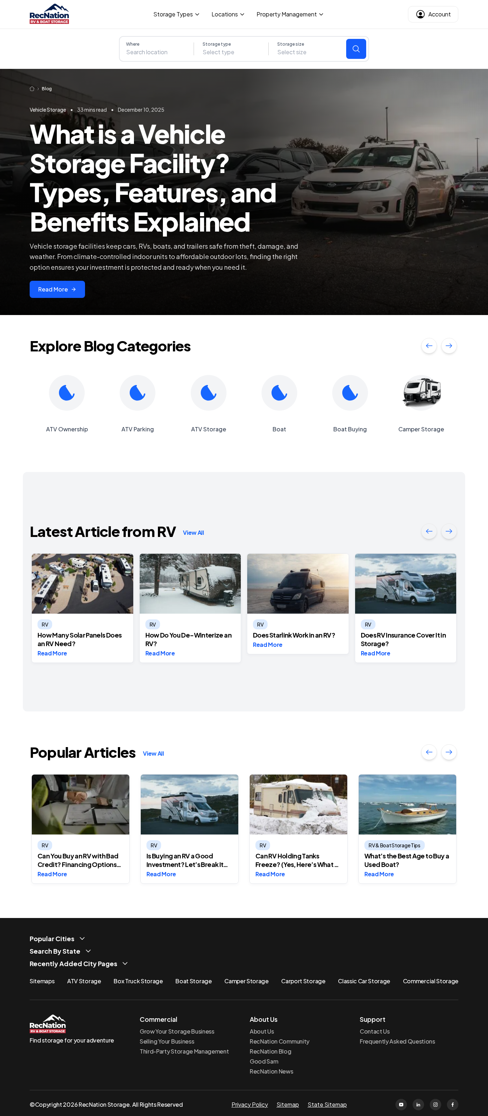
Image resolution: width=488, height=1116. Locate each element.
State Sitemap (327, 1104)
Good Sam (264, 1061)
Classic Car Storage (364, 981)
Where (132, 44)
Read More (53, 289)
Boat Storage (193, 981)
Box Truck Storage (138, 981)
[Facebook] (452, 1104)
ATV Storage (84, 981)
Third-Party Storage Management (184, 1051)
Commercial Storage (430, 981)
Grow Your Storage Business (177, 1031)
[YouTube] (401, 1104)
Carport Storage (303, 981)
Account (439, 14)
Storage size (290, 44)
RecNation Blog (271, 1051)
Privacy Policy (249, 1104)
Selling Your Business (167, 1041)
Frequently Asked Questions (397, 1041)
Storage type (217, 44)
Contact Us (375, 1031)
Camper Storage (246, 981)
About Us (262, 1031)
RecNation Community (279, 1041)
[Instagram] (435, 1104)
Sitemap (288, 1104)
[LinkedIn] (418, 1104)
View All (193, 532)
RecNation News (271, 1071)
